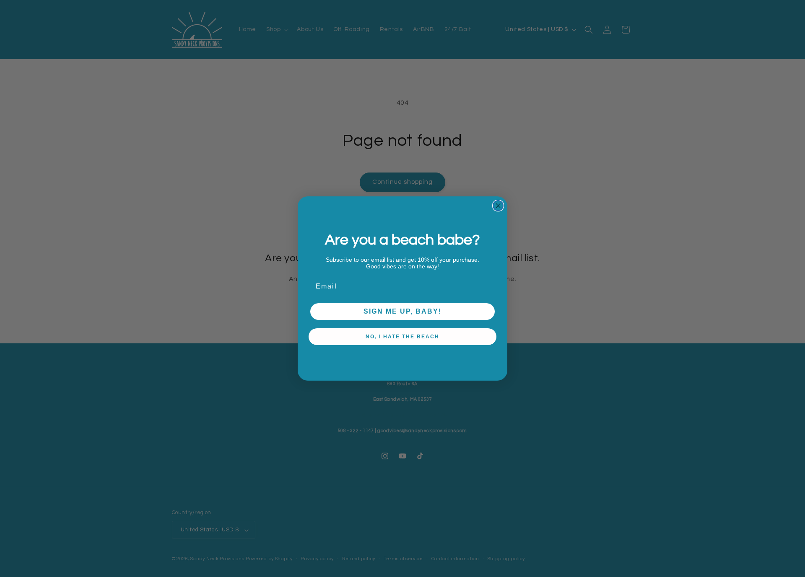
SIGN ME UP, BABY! (402, 311)
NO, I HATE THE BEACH (402, 337)
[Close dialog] (498, 206)
